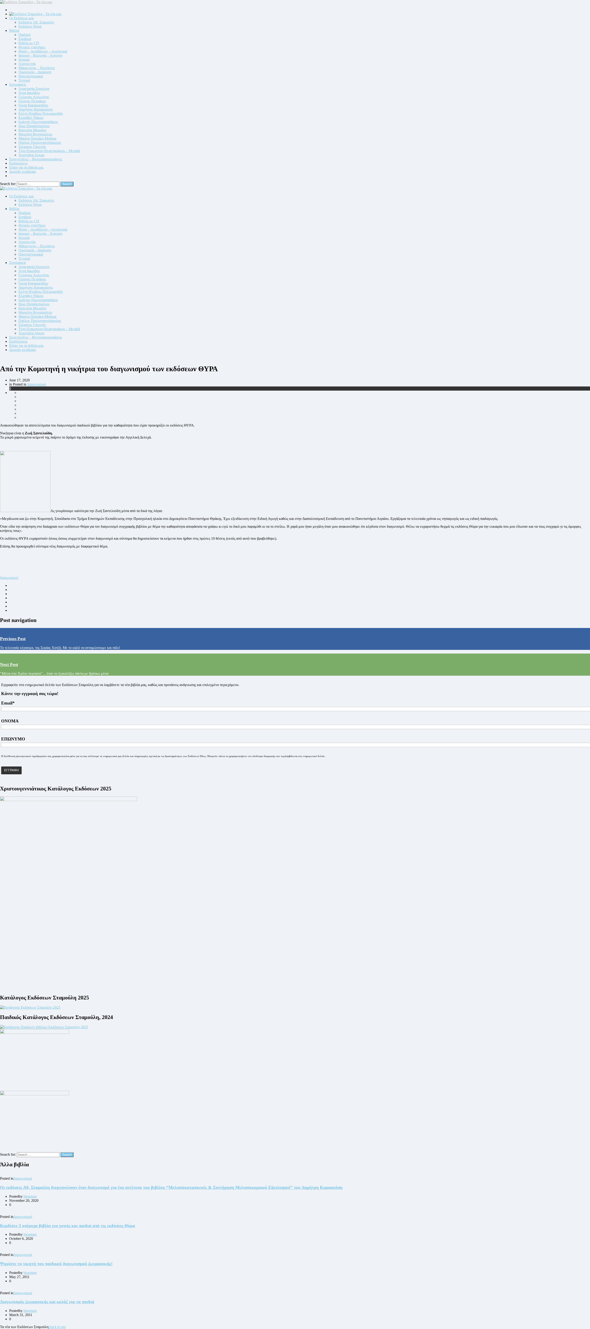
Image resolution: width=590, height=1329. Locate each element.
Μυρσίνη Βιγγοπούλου (35, 134)
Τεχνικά (24, 80)
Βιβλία (14, 30)
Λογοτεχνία (26, 64)
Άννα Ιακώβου (29, 93)
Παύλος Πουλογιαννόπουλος (39, 142)
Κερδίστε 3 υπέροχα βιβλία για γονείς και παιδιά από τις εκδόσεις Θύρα (67, 1225)
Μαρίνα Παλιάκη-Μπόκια (37, 138)
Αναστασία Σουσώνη (33, 89)
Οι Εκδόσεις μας (21, 18)
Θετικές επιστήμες (32, 47)
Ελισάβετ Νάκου (30, 118)
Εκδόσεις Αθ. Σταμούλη (36, 22)
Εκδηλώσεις (18, 163)
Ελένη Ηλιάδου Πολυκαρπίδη (40, 113)
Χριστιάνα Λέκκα (31, 155)
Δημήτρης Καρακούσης (35, 109)
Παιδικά (24, 35)
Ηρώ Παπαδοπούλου (34, 126)
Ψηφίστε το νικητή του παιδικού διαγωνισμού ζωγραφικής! (56, 1263)
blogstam (30, 1196)
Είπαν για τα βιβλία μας (26, 167)
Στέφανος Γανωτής (32, 147)
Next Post (9, 664)
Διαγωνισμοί (36, 384)
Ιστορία (24, 60)
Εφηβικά (24, 39)
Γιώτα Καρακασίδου (33, 105)
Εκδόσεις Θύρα (29, 26)
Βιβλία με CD (28, 43)
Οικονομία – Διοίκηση (34, 72)
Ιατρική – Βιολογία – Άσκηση (40, 55)
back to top (58, 1327)
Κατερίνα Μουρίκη (32, 130)
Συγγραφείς (17, 84)
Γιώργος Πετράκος (32, 101)
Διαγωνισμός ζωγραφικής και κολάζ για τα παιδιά (47, 1301)
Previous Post (13, 638)
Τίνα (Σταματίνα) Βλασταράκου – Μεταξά (49, 151)
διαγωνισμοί (9, 578)
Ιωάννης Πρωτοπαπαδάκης (38, 122)
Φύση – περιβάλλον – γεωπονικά (42, 51)
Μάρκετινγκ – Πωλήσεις (36, 68)
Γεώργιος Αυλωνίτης (33, 97)
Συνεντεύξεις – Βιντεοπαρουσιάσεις (35, 159)
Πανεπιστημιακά (30, 76)
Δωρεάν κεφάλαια (22, 172)
